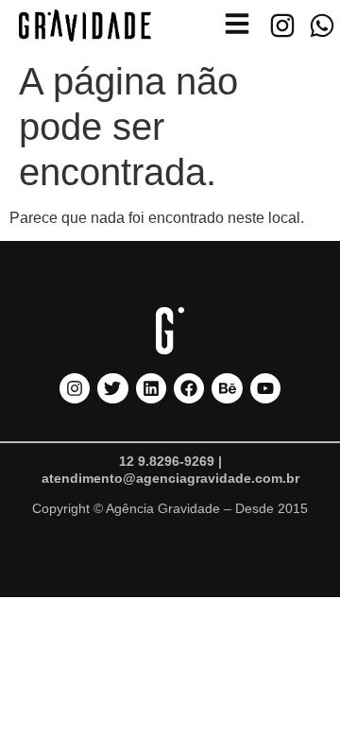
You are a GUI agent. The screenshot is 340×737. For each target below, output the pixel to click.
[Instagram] (282, 25)
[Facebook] (189, 388)
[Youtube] (265, 388)
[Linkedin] (151, 388)
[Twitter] (112, 388)
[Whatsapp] (322, 25)
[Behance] (227, 388)
